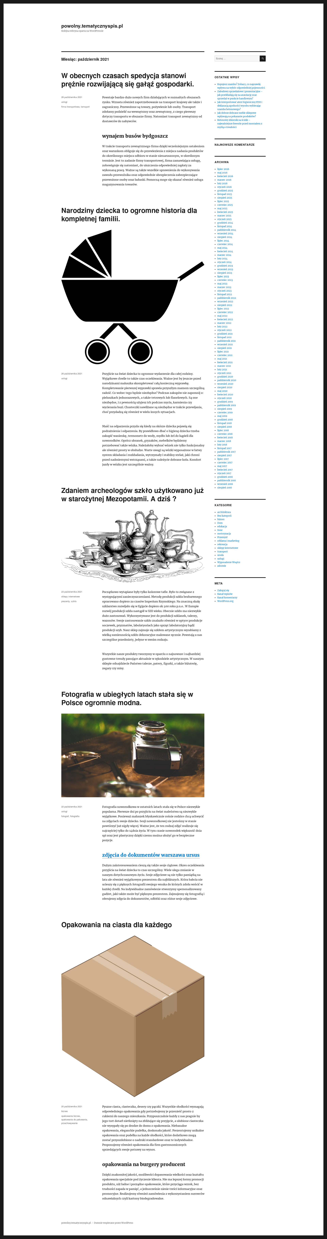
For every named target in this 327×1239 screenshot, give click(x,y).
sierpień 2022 (224, 305)
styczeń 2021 (224, 373)
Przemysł (222, 537)
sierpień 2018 (224, 426)
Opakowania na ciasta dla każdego (116, 924)
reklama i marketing (228, 540)
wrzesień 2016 (225, 484)
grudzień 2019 (225, 401)
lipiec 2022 (223, 308)
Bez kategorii (224, 515)
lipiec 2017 (223, 459)
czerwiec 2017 (224, 462)
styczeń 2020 (224, 398)
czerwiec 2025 (225, 204)
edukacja (222, 526)
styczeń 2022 (224, 330)
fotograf (65, 816)
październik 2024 (226, 230)
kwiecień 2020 (225, 394)
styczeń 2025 (224, 219)
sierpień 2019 (224, 408)
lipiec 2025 (223, 201)
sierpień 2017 (224, 455)
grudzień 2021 (225, 333)
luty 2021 (222, 369)
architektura (224, 512)
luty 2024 (222, 258)
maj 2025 (222, 208)
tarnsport (85, 106)
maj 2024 (222, 247)
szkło (73, 601)
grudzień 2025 (225, 190)
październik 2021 (226, 340)
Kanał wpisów (224, 594)
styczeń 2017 (224, 473)
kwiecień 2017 (225, 469)
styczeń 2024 (224, 262)
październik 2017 (226, 451)
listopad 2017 (224, 448)
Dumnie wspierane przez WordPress (113, 1222)
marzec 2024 (224, 255)
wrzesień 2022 (225, 301)
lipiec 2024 (223, 240)
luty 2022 (222, 326)
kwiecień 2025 (225, 212)
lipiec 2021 (223, 351)
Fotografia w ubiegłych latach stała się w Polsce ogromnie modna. (127, 698)
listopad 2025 (224, 194)
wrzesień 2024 (225, 233)
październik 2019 (226, 405)
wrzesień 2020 (225, 383)
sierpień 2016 (224, 487)
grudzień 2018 (225, 419)
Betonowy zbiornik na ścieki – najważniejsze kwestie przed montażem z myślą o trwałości (239, 124)
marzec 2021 (224, 366)
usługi (64, 101)
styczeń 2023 (224, 290)
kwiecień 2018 (225, 437)
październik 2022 (226, 298)
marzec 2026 (224, 179)
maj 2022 (222, 315)
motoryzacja (224, 533)
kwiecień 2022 (225, 319)
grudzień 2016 (225, 476)
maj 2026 (222, 172)
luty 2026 (222, 183)
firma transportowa (70, 106)
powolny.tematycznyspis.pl (92, 25)
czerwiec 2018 (224, 434)
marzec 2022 (224, 323)
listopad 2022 (224, 294)
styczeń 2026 (224, 187)
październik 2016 (226, 480)
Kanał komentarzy (227, 597)
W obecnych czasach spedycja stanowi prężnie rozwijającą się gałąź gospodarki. (127, 79)
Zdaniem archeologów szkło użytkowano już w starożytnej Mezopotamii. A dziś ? (132, 494)
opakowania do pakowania (74, 1119)
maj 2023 (222, 283)
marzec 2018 (224, 441)
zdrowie (221, 565)
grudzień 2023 (225, 265)
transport (222, 551)
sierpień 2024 (224, 237)
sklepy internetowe (70, 596)
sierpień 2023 (224, 272)
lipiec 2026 (223, 169)
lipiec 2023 (223, 276)
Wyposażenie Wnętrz (228, 562)
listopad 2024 (224, 226)
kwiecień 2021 (225, 362)
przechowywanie (69, 1123)
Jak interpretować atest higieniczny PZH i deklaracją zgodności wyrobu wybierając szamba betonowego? (239, 106)
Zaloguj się (223, 590)
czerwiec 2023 (225, 280)
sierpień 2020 (224, 387)
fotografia (74, 816)
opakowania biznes (70, 1115)
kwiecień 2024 (225, 251)
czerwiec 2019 (225, 412)
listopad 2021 (224, 337)
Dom (220, 523)
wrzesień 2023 (225, 269)
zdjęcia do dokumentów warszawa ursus (151, 855)
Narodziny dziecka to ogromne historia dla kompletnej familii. (129, 214)
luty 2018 (222, 444)
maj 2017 (222, 466)
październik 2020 (226, 380)
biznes (64, 1111)
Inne (219, 530)
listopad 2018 (224, 423)
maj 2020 (222, 391)
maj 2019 (222, 416)
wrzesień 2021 (225, 344)
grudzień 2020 (225, 376)
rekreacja (222, 544)
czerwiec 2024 (225, 244)
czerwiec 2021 (224, 355)
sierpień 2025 (224, 197)
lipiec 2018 (223, 430)
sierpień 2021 (224, 348)
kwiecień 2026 (225, 176)
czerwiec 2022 (225, 312)
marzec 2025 (224, 215)
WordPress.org (225, 601)
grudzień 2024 (225, 222)
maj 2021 (222, 358)
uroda (220, 555)
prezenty (65, 601)
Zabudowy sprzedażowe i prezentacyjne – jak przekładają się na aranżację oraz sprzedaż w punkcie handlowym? (240, 95)
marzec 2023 (224, 287)
